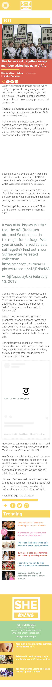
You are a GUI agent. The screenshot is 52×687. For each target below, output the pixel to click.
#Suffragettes (27, 230)
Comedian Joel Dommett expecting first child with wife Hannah (31, 576)
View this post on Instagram (16, 398)
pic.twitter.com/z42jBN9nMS (26, 269)
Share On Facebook (8, 81)
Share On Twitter (12, 81)
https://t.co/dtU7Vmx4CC (23, 264)
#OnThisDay (23, 225)
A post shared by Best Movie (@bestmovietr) (23, 434)
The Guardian (26, 495)
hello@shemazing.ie (26, 636)
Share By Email (16, 81)
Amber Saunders (12, 76)
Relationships (7, 73)
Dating (20, 73)
